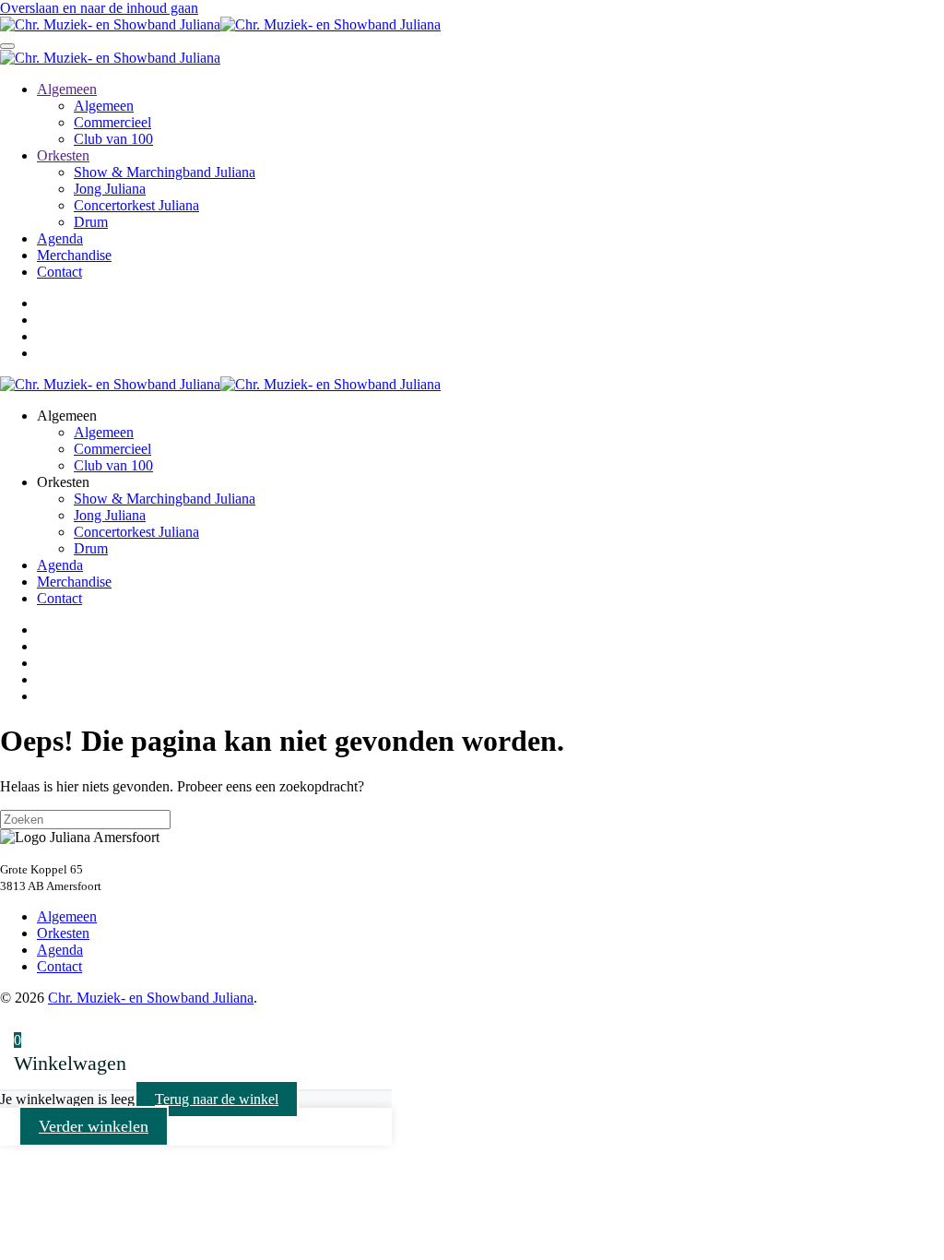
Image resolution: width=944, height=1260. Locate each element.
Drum (91, 222)
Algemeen (67, 89)
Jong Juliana (110, 188)
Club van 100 (113, 139)
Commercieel (112, 122)
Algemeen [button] (67, 415)
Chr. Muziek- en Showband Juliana (151, 997)
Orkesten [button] (63, 482)
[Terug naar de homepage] (220, 24)
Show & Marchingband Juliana (164, 172)
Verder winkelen (93, 1126)
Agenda (60, 238)
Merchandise (74, 255)
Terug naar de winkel (216, 1099)
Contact (59, 271)
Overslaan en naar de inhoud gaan (99, 8)
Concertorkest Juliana (136, 205)
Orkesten (63, 155)
